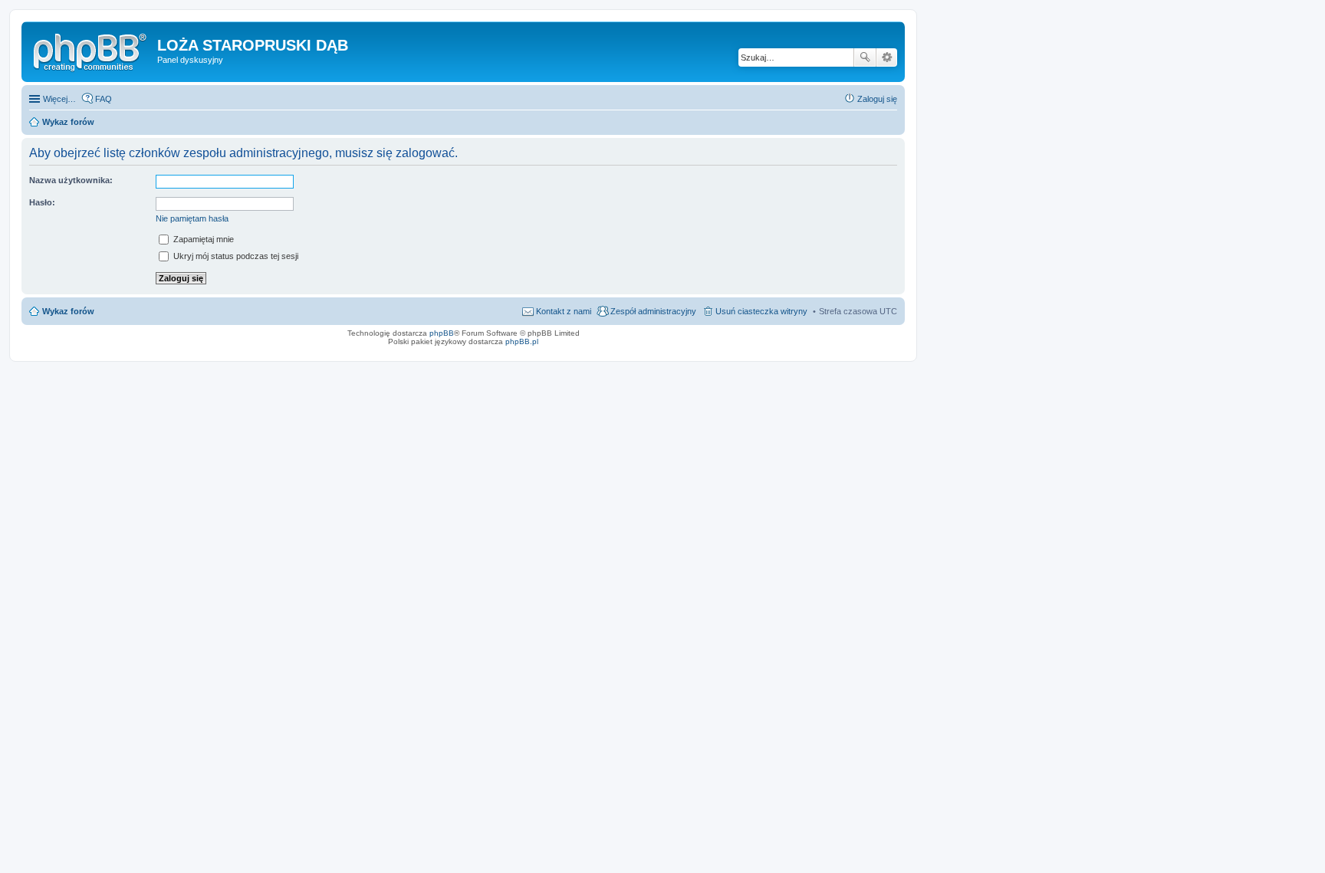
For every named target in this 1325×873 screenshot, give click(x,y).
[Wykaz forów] (91, 49)
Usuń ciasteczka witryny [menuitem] (761, 311)
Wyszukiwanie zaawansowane (886, 57)
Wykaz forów (68, 311)
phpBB (441, 333)
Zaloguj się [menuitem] (877, 98)
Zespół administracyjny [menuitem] (653, 311)
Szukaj (864, 57)
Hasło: (42, 202)
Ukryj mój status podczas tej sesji (234, 256)
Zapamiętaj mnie (202, 239)
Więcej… (59, 98)
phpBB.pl (521, 341)
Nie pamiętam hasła (192, 218)
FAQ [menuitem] (103, 98)
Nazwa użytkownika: (71, 180)
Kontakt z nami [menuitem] (563, 311)
